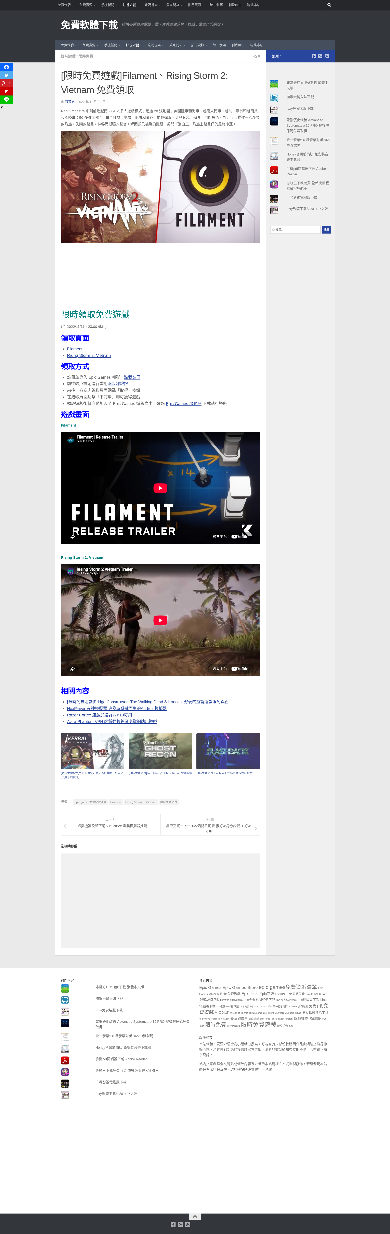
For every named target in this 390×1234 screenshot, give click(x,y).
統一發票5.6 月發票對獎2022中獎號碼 (124, 1036)
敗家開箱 (172, 5)
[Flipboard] (6, 91)
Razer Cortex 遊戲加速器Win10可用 (99, 715)
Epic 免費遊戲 (230, 994)
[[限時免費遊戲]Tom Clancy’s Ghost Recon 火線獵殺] (160, 751)
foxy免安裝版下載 (300, 108)
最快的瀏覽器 (238, 1018)
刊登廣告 (235, 5)
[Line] (6, 99)
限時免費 (86, 56)
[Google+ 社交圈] (320, 56)
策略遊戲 (253, 1018)
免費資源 (85, 5)
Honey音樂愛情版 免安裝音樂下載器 (123, 1048)
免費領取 (222, 1013)
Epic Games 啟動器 (184, 403)
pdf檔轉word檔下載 (228, 1006)
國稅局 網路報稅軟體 (251, 1013)
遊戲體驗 (315, 1018)
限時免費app (233, 1026)
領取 (291, 1026)
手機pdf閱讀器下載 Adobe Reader (121, 1059)
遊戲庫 (289, 1018)
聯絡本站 (253, 5)
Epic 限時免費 (313, 994)
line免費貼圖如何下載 (259, 999)
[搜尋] (329, 5)
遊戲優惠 (279, 1019)
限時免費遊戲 (168, 802)
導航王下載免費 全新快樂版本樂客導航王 (127, 1071)
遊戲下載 (269, 1019)
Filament (74, 349)
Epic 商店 (250, 993)
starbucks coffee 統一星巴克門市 (272, 1006)
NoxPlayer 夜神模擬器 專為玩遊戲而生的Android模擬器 (117, 708)
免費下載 (316, 1006)
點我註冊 (132, 377)
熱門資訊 (194, 5)
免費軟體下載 (89, 25)
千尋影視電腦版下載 (301, 197)
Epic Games (210, 987)
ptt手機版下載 (247, 1006)
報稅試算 (279, 1013)
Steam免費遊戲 (299, 1006)
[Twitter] (6, 75)
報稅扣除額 (268, 1013)
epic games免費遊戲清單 (90, 802)
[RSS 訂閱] (326, 56)
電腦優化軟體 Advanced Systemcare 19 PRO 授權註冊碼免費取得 (307, 125)
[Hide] (1, 107)
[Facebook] (6, 67)
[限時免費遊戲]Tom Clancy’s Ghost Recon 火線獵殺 (160, 773)
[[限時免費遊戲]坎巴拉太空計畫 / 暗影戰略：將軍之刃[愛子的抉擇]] (92, 751)
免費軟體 (64, 5)
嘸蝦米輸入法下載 (300, 97)
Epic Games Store (240, 987)
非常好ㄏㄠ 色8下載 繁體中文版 (119, 987)
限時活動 (282, 1025)
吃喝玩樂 (151, 5)
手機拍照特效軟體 (208, 1019)
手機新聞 (107, 5)
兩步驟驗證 (118, 384)
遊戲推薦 (301, 1018)
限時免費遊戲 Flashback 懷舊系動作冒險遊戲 (224, 773)
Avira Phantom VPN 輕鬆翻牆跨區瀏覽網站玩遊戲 (112, 721)
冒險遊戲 (235, 1013)
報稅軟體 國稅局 (293, 1013)
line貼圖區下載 (308, 999)
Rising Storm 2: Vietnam (89, 355)
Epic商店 (267, 994)
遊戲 (262, 1019)
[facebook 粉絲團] (313, 56)
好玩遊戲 (129, 5)
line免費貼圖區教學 (231, 1000)
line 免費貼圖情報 (286, 999)
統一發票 (216, 5)
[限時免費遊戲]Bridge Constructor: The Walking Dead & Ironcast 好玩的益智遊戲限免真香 (148, 702)
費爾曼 (70, 102)
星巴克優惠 (223, 1019)
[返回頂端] (195, 1217)
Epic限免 (280, 994)
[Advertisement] (160, 277)
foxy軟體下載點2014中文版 (307, 209)
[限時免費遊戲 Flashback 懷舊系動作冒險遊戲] (228, 751)
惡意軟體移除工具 (315, 1012)
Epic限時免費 (296, 994)
